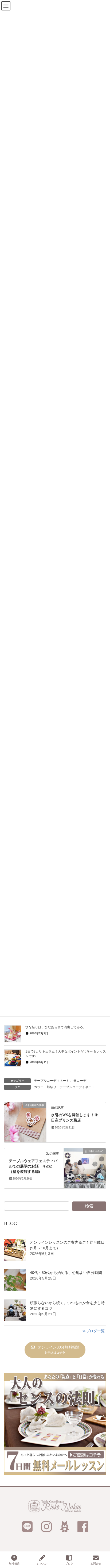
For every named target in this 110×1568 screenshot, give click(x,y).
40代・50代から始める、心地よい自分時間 (66, 1272)
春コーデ (79, 1080)
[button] (55, 1350)
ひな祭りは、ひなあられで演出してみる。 (55, 1027)
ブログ (69, 1563)
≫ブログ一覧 (93, 1331)
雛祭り (51, 1087)
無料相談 (14, 1563)
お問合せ (96, 1563)
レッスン (42, 1563)
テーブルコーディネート (51, 1080)
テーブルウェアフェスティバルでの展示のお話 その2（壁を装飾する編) (33, 1166)
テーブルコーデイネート (77, 1087)
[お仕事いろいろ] (85, 1168)
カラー (39, 1087)
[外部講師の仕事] (25, 1122)
